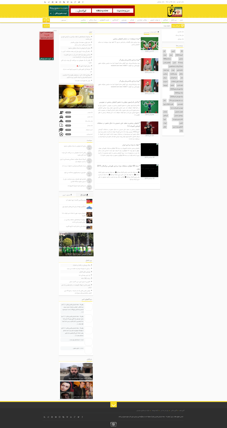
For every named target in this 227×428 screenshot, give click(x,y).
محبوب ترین (67, 195)
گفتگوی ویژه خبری (178, 127)
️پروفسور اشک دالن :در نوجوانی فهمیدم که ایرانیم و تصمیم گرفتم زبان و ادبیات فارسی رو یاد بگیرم (77, 76)
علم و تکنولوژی (104, 20)
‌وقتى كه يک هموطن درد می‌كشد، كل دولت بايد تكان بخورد (76, 61)
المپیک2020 (179, 55)
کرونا (165, 119)
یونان (181, 131)
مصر (165, 100)
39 (182, 51)
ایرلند (165, 55)
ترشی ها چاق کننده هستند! (82, 80)
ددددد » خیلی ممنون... (77, 348)
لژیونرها (165, 85)
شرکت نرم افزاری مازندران (143, 411)
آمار (164, 51)
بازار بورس (79, 112)
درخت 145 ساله (85, 278)
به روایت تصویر (155, 20)
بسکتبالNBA (167, 59)
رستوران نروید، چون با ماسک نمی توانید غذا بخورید (157, 26)
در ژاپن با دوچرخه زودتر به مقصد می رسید (78, 268)
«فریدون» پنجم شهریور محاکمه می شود (75, 172)
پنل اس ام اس (164, 411)
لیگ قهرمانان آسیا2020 (176, 97)
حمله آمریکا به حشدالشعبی (176, 66)
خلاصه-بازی (180, 70)
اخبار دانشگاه (79, 130)
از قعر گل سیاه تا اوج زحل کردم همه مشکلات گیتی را (75, 51)
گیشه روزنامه (155, 411)
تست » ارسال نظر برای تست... (76, 340)
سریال (165, 78)
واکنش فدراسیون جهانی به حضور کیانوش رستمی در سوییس (119, 102)
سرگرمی (83, 20)
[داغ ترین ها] (44, 20)
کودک (165, 123)
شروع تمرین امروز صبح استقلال (79, 254)
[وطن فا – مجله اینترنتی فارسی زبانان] (166, 18)
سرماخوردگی (174, 78)
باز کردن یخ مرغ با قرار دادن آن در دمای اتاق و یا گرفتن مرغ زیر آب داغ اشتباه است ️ (78, 56)
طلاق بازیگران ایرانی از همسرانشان (82, 397)
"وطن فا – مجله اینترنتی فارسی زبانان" (160, 417)
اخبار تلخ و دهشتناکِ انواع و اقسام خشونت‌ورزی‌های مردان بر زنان (81, 43)
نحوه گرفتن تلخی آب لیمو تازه (79, 106)
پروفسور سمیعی (179, 116)
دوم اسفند (166, 70)
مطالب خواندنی (142, 20)
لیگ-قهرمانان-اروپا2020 (176, 89)
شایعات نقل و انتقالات (177, 82)
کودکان (132, 20)
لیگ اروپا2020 (179, 93)
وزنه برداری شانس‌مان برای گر (129, 60)
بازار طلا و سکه (180, 35)
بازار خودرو (181, 32)
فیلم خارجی (180, 85)
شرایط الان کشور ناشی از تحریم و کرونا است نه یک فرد (77, 70)
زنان (182, 78)
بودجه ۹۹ (180, 63)
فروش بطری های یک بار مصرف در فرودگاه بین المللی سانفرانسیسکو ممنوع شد (78, 292)
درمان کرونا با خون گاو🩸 (83, 66)
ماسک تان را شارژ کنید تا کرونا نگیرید (76, 226)
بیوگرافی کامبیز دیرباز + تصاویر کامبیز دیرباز (80, 378)
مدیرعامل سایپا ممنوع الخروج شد (77, 186)
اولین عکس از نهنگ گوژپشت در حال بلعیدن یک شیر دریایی (76, 286)
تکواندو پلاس (167, 63)
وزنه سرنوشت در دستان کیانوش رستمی (126, 38)
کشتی (181, 123)
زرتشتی (165, 74)
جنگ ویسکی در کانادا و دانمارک (81, 265)
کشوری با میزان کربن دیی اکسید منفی (79, 282)
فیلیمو (172, 85)
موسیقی (124, 20)
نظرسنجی (180, 104)
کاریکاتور (166, 116)
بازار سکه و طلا (79, 121)
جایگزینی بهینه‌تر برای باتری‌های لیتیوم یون (74, 206)
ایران (181, 20)
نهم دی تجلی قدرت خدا (177, 108)
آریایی (173, 51)
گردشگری (115, 20)
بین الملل (174, 20)
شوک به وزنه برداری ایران (130, 145)
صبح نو (165, 82)
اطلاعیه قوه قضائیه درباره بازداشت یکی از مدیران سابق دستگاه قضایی (74, 180)
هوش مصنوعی (179, 112)
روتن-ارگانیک (173, 74)
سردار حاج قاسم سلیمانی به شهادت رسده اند (74, 166)
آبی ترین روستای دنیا (84, 275)
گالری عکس (174, 411)
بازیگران (165, 20)
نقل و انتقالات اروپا (168, 104)
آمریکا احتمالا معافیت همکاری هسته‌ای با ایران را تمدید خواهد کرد (73, 160)
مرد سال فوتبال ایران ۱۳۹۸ (176, 100)
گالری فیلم (181, 411)
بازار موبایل (181, 39)
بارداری (181, 59)
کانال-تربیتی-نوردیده (178, 119)
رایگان (181, 74)
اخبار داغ (83, 195)
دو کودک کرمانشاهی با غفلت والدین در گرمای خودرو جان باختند (76, 38)
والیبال (165, 112)
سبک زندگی (92, 20)
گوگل (165, 127)
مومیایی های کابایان (84, 272)
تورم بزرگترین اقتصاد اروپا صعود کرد (76, 200)
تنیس (174, 63)
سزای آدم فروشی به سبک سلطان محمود (79, 48)
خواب (172, 70)
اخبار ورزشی (79, 134)
